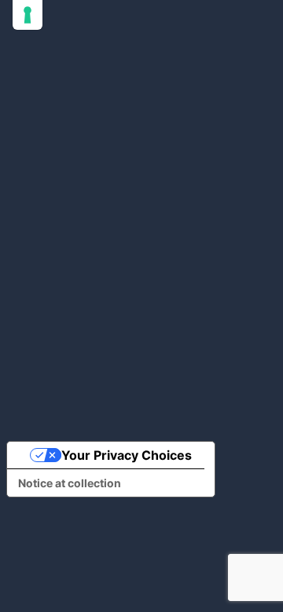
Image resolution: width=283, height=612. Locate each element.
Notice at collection (69, 483)
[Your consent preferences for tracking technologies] (27, 15)
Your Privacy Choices (126, 455)
